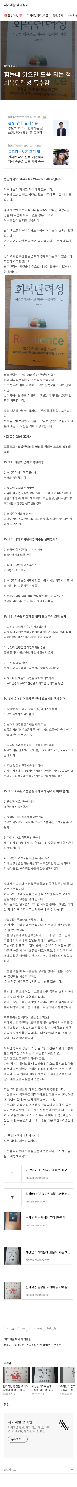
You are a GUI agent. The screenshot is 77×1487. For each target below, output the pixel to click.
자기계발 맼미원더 (16, 5)
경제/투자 (58, 15)
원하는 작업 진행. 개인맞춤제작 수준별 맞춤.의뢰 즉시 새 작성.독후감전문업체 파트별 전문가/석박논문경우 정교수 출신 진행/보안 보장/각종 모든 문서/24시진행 (26, 158)
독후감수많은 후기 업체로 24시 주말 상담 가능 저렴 (26, 151)
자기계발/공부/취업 (37, 15)
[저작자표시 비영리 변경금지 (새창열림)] (50, 1328)
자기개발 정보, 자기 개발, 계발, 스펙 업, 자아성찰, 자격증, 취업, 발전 (29, 1429)
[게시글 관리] (23, 1329)
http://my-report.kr (21, 145)
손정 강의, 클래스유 (23, 122)
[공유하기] (18, 1329)
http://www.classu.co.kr (24, 116)
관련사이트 (10, 1469)
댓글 (6, 1404)
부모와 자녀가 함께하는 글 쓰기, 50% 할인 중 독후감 (25, 130)
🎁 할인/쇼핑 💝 (13, 15)
